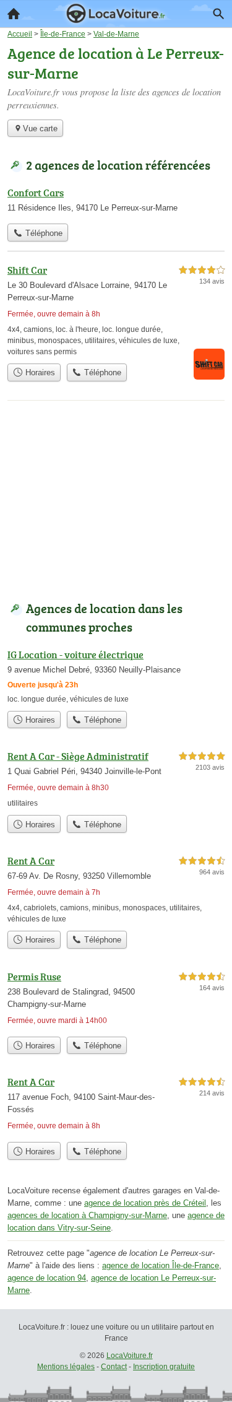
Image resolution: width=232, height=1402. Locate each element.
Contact (114, 1366)
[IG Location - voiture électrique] (116, 675)
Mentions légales (66, 1366)
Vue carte (40, 128)
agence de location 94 (46, 1277)
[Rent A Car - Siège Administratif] (116, 779)
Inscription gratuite (164, 1366)
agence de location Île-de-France (160, 1265)
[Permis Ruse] (116, 999)
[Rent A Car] (116, 889)
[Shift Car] (116, 310)
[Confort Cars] (116, 201)
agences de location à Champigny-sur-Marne (87, 1215)
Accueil (13, 13)
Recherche (218, 13)
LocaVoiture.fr (129, 1355)
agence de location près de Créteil (145, 1203)
